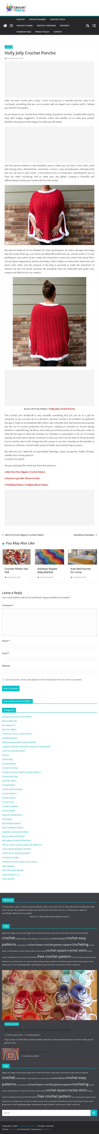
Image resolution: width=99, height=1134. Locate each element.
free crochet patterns (79, 957)
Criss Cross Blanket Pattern (13, 751)
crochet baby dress (32, 939)
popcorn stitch (12, 965)
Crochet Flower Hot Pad (16, 570)
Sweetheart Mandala (84, 535)
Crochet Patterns (9, 793)
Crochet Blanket (37, 19)
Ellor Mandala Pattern (11, 823)
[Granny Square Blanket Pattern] (10, 1054)
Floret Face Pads (21, 957)
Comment (7, 605)
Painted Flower (78, 961)
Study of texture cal (10, 874)
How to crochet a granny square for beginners (22, 844)
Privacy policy (42, 32)
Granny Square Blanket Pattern (34, 1052)
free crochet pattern (54, 956)
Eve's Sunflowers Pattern (12, 827)
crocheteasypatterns (33, 1035)
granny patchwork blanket (13, 836)
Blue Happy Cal (8, 725)
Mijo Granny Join (39, 961)
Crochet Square (8, 798)
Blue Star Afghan (9, 729)
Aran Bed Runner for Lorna (81, 570)
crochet (8, 937)
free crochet (32, 957)
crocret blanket (8, 810)
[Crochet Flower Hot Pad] (16, 551)
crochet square (56, 950)
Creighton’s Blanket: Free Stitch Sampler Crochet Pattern (26, 746)
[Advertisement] (49, 79)
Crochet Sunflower (10, 806)
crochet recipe (40, 951)
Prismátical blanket (10, 857)
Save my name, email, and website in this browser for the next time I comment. (44, 679)
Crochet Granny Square (12, 789)
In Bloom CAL (6, 961)
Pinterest (64, 25)
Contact (57, 32)
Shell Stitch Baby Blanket (12, 870)
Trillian (68, 965)
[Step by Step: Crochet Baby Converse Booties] (49, 995)
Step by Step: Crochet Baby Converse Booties (37, 1029)
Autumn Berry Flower (67, 933)
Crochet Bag (7, 759)
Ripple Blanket (36, 965)
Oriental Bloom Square (64, 961)
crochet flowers (35, 944)
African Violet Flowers (43, 933)
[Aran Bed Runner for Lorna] (82, 551)
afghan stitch (31, 933)
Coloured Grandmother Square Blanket (19, 742)
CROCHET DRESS (9, 780)
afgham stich (6, 933)
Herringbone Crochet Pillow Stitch (16, 840)
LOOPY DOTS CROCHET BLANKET (16, 853)
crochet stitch (76, 950)
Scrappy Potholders (48, 965)
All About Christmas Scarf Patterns (17, 716)
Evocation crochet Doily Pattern (15, 832)
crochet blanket (57, 938)
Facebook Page (23, 32)
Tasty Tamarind (61, 965)
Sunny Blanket (8, 879)
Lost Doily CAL (28, 961)
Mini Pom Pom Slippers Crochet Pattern (24, 535)
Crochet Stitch (57, 19)
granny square (91, 957)
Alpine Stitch (55, 933)
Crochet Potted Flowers (27, 951)
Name (6, 640)
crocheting (80, 944)
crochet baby (21, 938)
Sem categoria (8, 866)
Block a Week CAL (9, 721)
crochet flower (21, 945)
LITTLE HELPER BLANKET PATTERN (16, 849)
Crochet (20, 19)
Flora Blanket (11, 957)
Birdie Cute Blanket (81, 933)
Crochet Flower (24, 25)
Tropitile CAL (76, 965)
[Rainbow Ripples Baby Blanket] (49, 551)
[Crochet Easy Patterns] (5, 25)
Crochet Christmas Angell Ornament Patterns (21, 772)
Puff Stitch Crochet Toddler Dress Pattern (20, 862)
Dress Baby (7, 819)
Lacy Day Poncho (17, 961)
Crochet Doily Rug (9, 776)
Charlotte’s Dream (10, 738)
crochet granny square (57, 944)
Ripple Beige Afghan (24, 965)
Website (6, 665)
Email (5, 653)
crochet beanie (44, 939)
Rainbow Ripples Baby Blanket (47, 570)
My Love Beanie (51, 961)
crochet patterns (13, 951)
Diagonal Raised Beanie (12, 815)
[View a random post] (94, 25)
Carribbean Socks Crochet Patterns (17, 734)
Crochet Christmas (46, 25)
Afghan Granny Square (18, 933)
